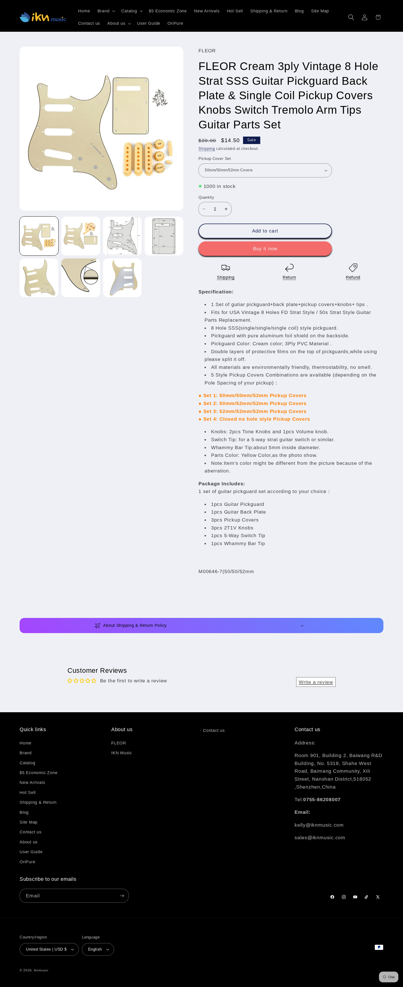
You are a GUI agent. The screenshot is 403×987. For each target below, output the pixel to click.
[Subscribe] (122, 896)
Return (289, 277)
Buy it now (265, 248)
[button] (106, 11)
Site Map (29, 822)
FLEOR (118, 743)
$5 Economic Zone (38, 772)
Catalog (27, 763)
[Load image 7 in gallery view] (122, 277)
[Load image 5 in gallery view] (39, 277)
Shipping (206, 149)
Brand (26, 753)
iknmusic (41, 970)
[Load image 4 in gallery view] (164, 236)
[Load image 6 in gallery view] (80, 277)
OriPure (27, 862)
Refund (353, 277)
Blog (24, 812)
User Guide (31, 852)
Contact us (31, 832)
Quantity (206, 197)
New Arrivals (32, 782)
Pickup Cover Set (214, 158)
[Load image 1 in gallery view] (39, 236)
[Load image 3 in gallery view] (122, 236)
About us (29, 842)
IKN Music (121, 753)
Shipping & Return (38, 802)
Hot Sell (28, 792)
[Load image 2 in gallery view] (80, 236)
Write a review (316, 682)
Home (25, 743)
